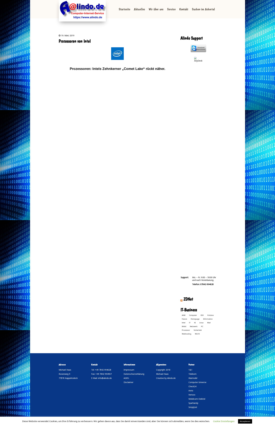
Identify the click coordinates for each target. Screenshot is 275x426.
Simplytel (192, 407)
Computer (193, 315)
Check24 (192, 386)
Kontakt (183, 9)
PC (202, 326)
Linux (201, 323)
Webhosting (186, 334)
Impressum (129, 369)
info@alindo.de (105, 378)
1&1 (190, 369)
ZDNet (188, 298)
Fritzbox (210, 315)
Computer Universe (197, 382)
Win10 (197, 334)
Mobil (184, 326)
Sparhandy (193, 403)
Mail (209, 323)
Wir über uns (156, 9)
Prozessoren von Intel (75, 41)
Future (184, 319)
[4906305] (117, 53)
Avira (190, 390)
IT (189, 323)
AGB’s (126, 378)
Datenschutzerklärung (134, 374)
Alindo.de (171, 378)
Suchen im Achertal (203, 9)
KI (195, 323)
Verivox (191, 394)
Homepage (195, 319)
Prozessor (186, 330)
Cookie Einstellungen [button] (223, 421)
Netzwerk (193, 326)
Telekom (192, 374)
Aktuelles (139, 9)
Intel (183, 323)
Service (171, 9)
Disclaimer (128, 382)
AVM (183, 315)
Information (208, 319)
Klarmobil (192, 378)
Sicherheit (198, 330)
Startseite (124, 9)
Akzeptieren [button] (245, 421)
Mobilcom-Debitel (196, 398)
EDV (202, 315)
